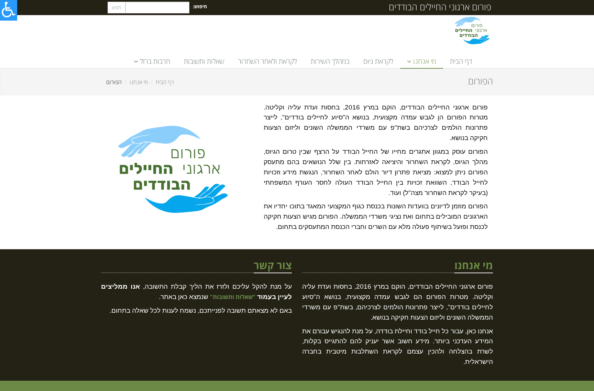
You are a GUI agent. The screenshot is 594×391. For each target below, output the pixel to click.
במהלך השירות (330, 61)
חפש (116, 7)
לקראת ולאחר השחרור (267, 61)
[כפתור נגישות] (8, 10)
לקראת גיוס (378, 61)
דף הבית (461, 61)
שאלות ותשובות (204, 61)
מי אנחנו (139, 82)
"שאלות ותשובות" (232, 297)
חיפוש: (200, 6)
